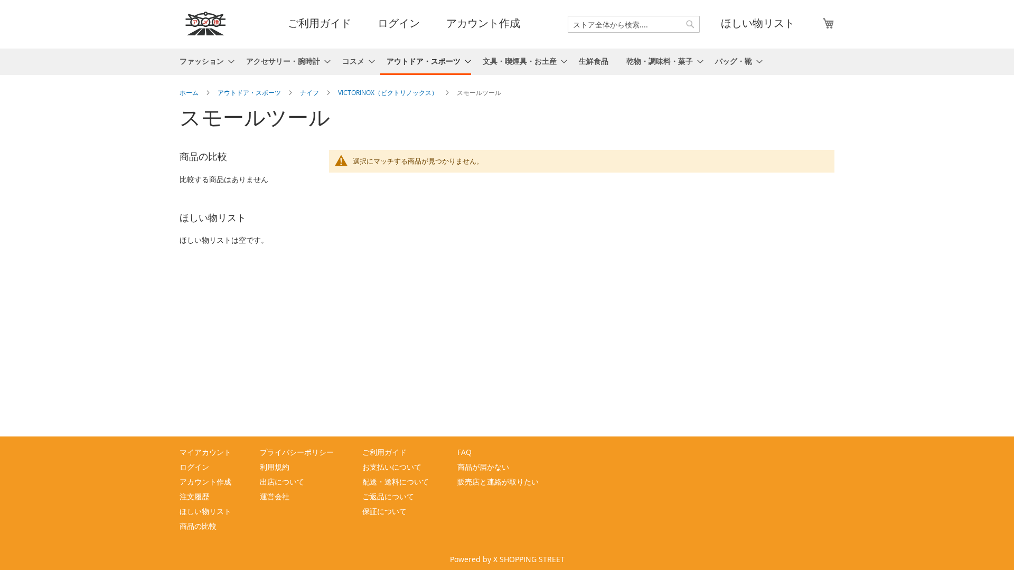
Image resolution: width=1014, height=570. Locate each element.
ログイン (399, 23)
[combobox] (634, 24)
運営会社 (274, 496)
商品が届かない (483, 467)
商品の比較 (198, 526)
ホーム (190, 92)
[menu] (507, 62)
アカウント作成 (483, 23)
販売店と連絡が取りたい (498, 482)
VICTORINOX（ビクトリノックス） (388, 92)
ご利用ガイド (319, 23)
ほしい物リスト (758, 23)
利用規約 (274, 467)
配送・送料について (395, 482)
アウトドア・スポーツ (250, 92)
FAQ (464, 452)
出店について (282, 482)
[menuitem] (203, 61)
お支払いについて (391, 467)
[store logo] (206, 23)
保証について (384, 511)
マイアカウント (205, 452)
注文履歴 (194, 496)
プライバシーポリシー (297, 452)
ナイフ (310, 92)
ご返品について (388, 496)
